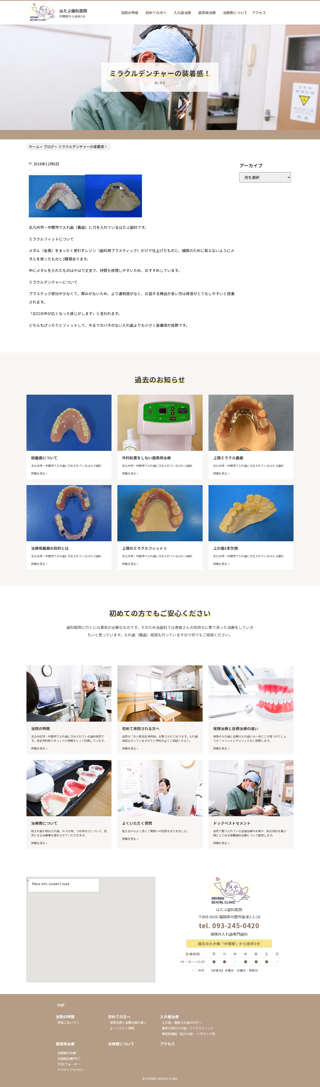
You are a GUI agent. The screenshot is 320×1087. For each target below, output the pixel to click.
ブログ (49, 146)
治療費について (235, 12)
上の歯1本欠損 (225, 548)
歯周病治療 (207, 12)
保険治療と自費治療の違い (235, 728)
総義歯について (44, 457)
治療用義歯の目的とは (50, 548)
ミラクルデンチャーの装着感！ (83, 146)
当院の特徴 (129, 12)
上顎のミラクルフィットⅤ (144, 548)
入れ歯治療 (182, 12)
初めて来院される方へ (141, 728)
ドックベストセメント (232, 823)
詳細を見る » (39, 473)
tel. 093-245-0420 (229, 925)
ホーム (34, 146)
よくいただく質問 (137, 823)
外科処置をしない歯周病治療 (146, 457)
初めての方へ (156, 12)
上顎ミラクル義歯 (228, 457)
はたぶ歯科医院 (73, 11)
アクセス (259, 12)
